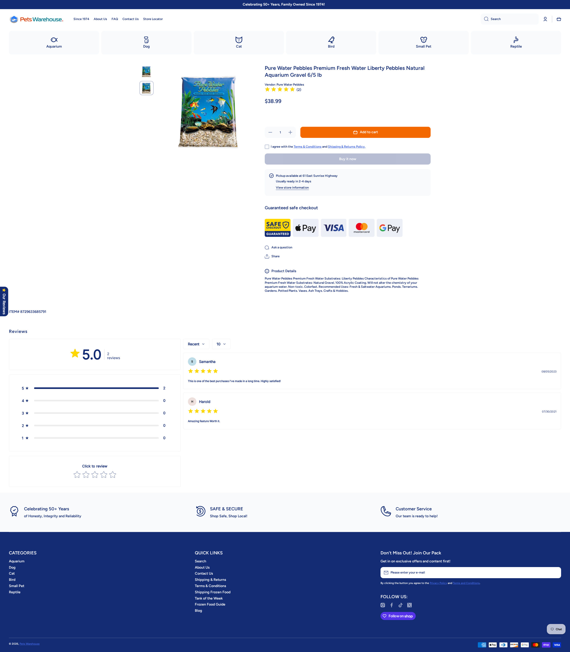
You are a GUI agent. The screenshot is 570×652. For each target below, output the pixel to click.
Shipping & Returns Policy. (346, 147)
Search (200, 561)
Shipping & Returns (210, 580)
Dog (12, 567)
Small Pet (16, 586)
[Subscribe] (555, 572)
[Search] (485, 19)
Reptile (14, 592)
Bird (12, 580)
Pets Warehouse (30, 643)
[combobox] (510, 19)
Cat (12, 573)
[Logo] (37, 19)
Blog (198, 610)
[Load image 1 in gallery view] (146, 71)
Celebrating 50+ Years (46, 508)
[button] (559, 19)
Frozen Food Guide (210, 604)
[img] (280, 90)
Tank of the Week (209, 598)
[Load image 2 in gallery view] (146, 88)
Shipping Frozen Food (212, 592)
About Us (202, 567)
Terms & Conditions (308, 147)
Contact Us (204, 573)
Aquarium (16, 561)
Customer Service (414, 508)
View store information (292, 187)
